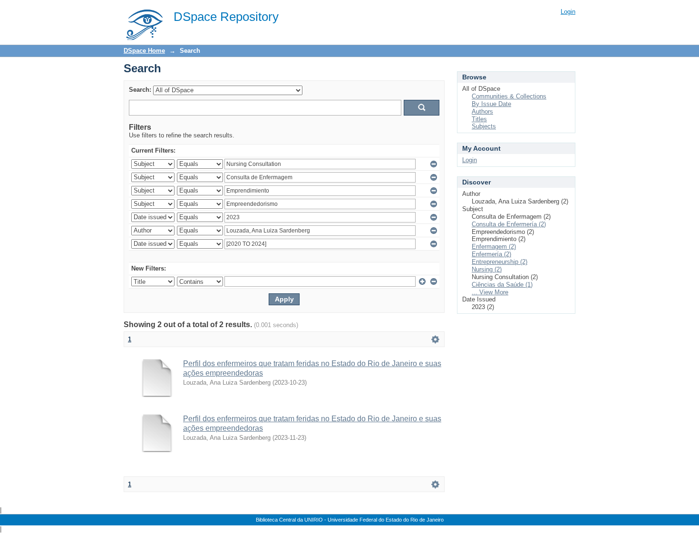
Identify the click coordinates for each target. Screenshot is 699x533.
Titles (479, 119)
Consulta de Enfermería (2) (509, 224)
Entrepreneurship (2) (499, 261)
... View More (490, 292)
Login (568, 11)
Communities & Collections (509, 96)
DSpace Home (144, 50)
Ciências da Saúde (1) (502, 284)
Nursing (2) (487, 269)
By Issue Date (491, 103)
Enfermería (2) (491, 254)
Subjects (484, 126)
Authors (482, 111)
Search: (140, 89)
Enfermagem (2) (494, 246)
